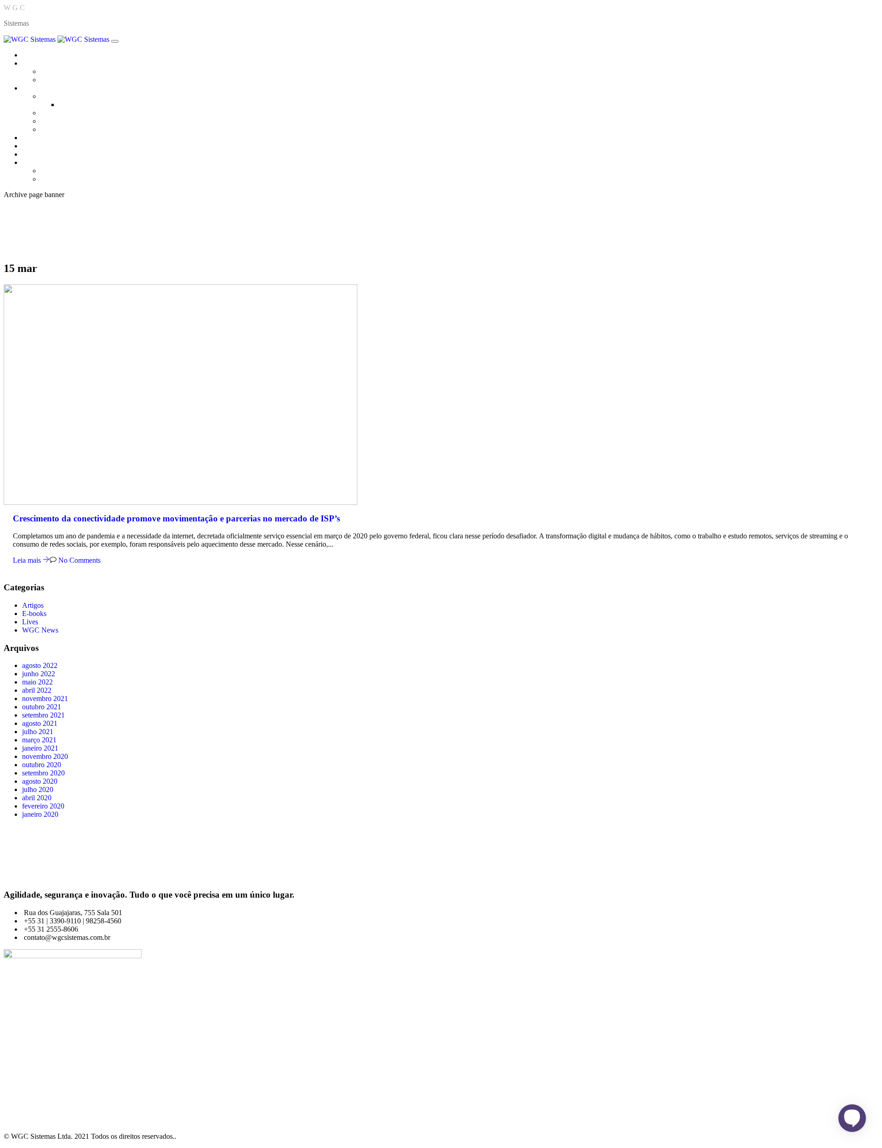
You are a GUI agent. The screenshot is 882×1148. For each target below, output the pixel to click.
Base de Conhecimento (73, 171)
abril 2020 (36, 798)
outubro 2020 (41, 765)
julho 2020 (37, 789)
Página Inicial (42, 55)
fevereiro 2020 (43, 806)
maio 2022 (37, 682)
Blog (29, 146)
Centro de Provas (47, 137)
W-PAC (51, 129)
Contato (33, 154)
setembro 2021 (43, 715)
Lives (30, 622)
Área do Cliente (45, 162)
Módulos (72, 104)
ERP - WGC (58, 96)
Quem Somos (60, 71)
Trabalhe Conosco (66, 80)
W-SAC (52, 113)
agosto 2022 (39, 665)
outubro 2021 (41, 707)
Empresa (34, 63)
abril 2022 (36, 690)
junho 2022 (38, 674)
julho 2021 (37, 731)
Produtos (35, 88)
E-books (34, 613)
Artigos (33, 605)
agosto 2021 (39, 723)
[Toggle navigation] (115, 41)
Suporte (51, 179)
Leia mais (28, 560)
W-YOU (53, 121)
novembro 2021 (45, 698)
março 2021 (39, 740)
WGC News (40, 630)
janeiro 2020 (40, 814)
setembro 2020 (43, 773)
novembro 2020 (45, 756)
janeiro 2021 (40, 748)
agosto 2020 (39, 781)
